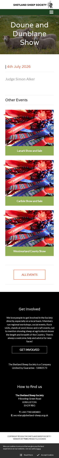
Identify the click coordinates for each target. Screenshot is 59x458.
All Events (29, 274)
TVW (26, 439)
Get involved (29, 349)
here (39, 449)
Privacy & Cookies (37, 439)
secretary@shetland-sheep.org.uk (30, 415)
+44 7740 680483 (30, 411)
